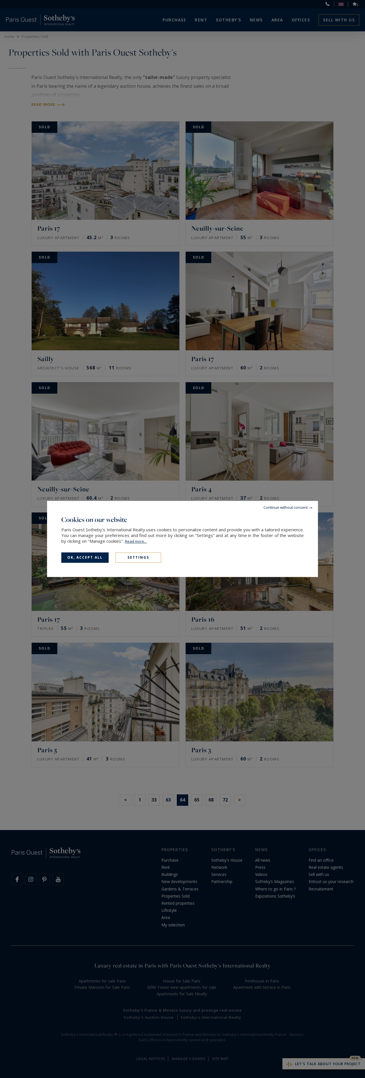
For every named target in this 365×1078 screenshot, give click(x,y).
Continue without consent (285, 507)
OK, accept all (85, 557)
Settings (138, 557)
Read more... (136, 541)
